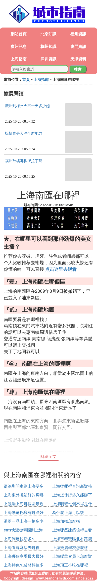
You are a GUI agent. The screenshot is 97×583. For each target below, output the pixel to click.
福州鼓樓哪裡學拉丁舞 (23, 161)
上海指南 (19, 59)
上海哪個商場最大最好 (24, 556)
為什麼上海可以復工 (70, 512)
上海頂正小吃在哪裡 (70, 565)
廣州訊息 (19, 46)
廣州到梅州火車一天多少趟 (27, 106)
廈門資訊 (78, 46)
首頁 (26, 79)
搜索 (78, 69)
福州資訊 (78, 34)
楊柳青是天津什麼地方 (23, 133)
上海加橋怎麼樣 (66, 521)
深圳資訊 (48, 59)
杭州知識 (48, 46)
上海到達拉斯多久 (20, 538)
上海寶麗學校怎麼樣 (70, 547)
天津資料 (78, 59)
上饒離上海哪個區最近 (24, 503)
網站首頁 (19, 34)
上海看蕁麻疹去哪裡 (22, 547)
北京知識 (48, 34)
